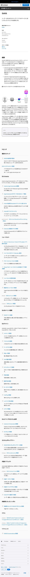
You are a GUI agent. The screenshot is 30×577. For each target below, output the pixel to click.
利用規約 (2, 574)
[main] (15, 274)
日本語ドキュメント (6, 8)
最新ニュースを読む (4, 567)
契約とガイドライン (16, 574)
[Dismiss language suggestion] (27, 2)
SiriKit (3, 27)
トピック (3, 48)
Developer (6, 541)
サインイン (26, 5)
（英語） (9, 295)
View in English (14, 1)
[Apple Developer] (4, 5)
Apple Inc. (10, 572)
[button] (20, 5)
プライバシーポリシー (8, 574)
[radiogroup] (5, 569)
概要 (3, 47)
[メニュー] (28, 5)
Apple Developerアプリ (13, 567)
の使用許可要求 (9, 158)
